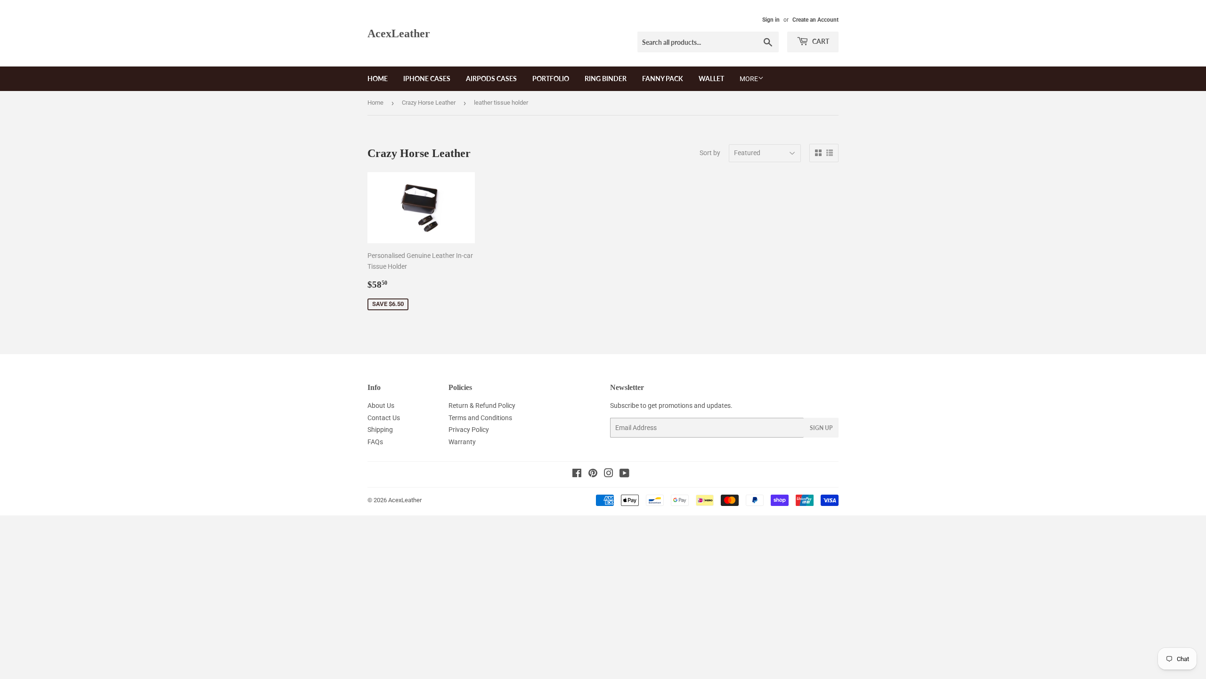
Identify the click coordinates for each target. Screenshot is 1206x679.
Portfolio (550, 79)
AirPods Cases (491, 79)
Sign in (771, 20)
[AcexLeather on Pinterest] (593, 474)
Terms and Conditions (480, 418)
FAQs (375, 442)
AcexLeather (398, 33)
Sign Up (821, 427)
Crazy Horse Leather (429, 102)
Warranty (462, 442)
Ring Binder (606, 79)
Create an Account (815, 20)
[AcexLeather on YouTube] (624, 474)
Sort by (710, 153)
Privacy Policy (468, 429)
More (749, 79)
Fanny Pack (662, 79)
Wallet (711, 79)
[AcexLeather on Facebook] (577, 474)
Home (377, 79)
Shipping (380, 429)
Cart (820, 41)
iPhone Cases (426, 79)
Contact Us (383, 418)
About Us (380, 405)
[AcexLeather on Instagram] (608, 474)
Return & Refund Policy (481, 405)
